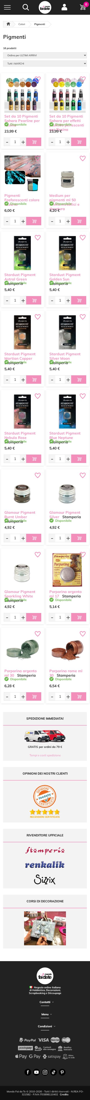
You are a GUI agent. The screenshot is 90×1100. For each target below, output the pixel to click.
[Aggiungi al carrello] (33, 142)
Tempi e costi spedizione (45, 755)
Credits (64, 1094)
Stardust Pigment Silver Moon (65, 356)
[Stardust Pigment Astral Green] (22, 253)
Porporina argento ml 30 (20, 673)
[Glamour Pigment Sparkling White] (22, 570)
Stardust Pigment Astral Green (20, 276)
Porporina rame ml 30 (65, 673)
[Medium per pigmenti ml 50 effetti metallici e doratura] (67, 174)
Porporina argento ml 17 (65, 593)
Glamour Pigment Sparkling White (19, 593)
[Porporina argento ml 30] (22, 649)
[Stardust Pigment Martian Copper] (22, 332)
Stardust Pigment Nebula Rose (20, 435)
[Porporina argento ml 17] (67, 570)
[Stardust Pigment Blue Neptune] (67, 411)
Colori (21, 24)
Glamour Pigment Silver (64, 514)
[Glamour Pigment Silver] (67, 490)
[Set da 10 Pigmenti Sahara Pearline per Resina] (22, 94)
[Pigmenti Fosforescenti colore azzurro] (22, 174)
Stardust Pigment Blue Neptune (65, 435)
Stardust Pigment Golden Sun (65, 276)
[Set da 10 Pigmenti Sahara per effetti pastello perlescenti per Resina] (67, 94)
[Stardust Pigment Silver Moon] (67, 332)
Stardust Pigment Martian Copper (20, 356)
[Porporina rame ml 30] (67, 649)
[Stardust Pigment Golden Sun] (67, 253)
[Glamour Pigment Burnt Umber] (22, 490)
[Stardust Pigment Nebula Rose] (22, 411)
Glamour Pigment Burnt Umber (19, 514)
